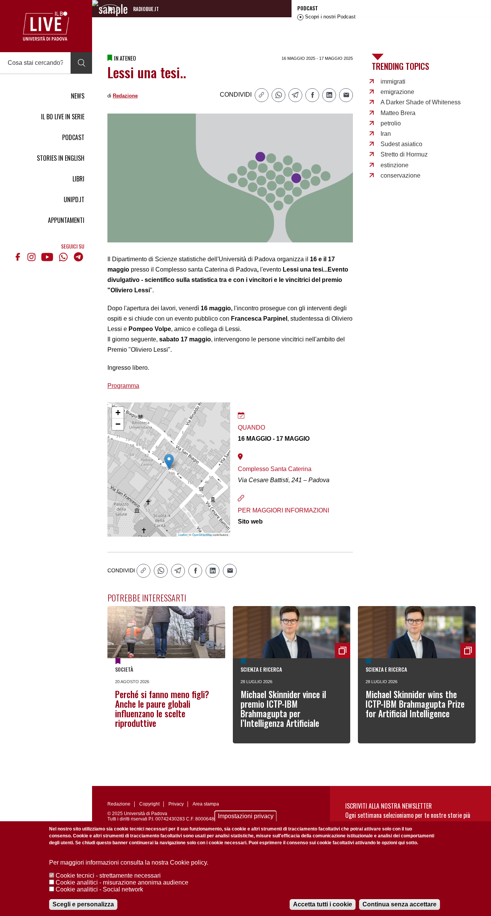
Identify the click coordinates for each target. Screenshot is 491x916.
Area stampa (206, 804)
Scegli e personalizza (83, 904)
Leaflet (182, 534)
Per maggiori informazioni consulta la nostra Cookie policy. (128, 862)
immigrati (393, 81)
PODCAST (73, 137)
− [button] (117, 424)
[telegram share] (295, 95)
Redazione (125, 96)
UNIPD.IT (74, 199)
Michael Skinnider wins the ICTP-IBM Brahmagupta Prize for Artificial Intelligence (415, 704)
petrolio (391, 123)
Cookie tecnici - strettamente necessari (108, 875)
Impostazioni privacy (246, 816)
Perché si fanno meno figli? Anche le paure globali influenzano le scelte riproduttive (162, 709)
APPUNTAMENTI (66, 220)
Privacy (176, 804)
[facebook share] (312, 95)
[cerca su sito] (81, 63)
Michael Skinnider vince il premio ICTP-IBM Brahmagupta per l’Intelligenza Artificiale (283, 709)
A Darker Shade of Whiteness (421, 102)
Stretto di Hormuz (404, 154)
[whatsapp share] (278, 95)
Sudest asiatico (401, 144)
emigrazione (397, 92)
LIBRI (78, 178)
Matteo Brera (398, 113)
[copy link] (262, 95)
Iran (386, 133)
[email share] (346, 95)
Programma (123, 385)
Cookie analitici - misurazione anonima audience (122, 882)
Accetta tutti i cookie (322, 904)
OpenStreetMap (202, 534)
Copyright (149, 804)
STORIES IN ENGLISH (60, 158)
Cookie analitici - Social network (99, 889)
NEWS (77, 95)
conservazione (400, 175)
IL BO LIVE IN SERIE (62, 116)
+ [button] (117, 412)
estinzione (395, 165)
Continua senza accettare (399, 904)
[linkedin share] (329, 95)
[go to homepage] (46, 26)
